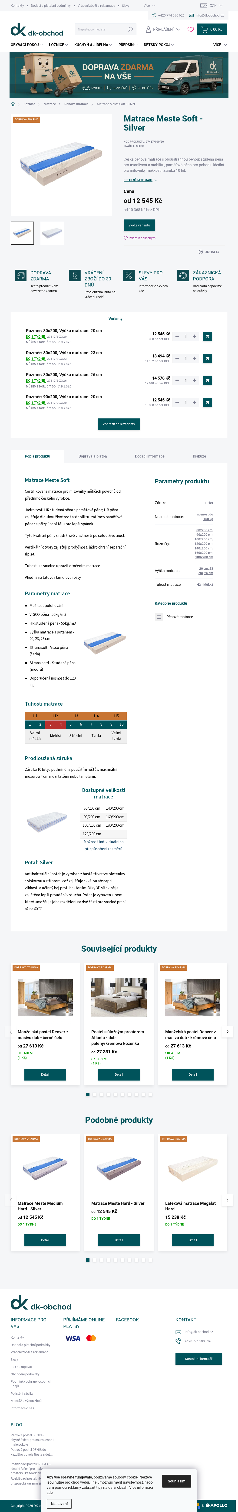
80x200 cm (204, 530)
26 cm (208, 573)
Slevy (125, 5)
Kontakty (17, 5)
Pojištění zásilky (22, 1393)
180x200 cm (204, 557)
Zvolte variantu (139, 225)
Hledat (130, 29)
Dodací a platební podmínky (51, 5)
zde (50, 1492)
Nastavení (59, 1504)
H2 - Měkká (205, 584)
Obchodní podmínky (25, 1374)
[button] (87, 1094)
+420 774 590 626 (198, 1341)
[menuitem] (27, 45)
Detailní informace (138, 180)
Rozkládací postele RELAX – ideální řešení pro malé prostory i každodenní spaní (31, 1468)
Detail (45, 1074)
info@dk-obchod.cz (199, 1332)
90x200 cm (204, 534)
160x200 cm (203, 553)
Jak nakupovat (21, 1367)
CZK (213, 5)
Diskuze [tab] (199, 456)
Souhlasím (176, 1481)
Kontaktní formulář (198, 1359)
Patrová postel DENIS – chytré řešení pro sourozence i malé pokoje (32, 1439)
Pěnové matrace (179, 617)
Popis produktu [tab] (37, 456)
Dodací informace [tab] (150, 456)
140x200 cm (203, 548)
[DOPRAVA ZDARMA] (45, 997)
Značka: (134, 146)
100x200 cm (203, 539)
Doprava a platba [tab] (93, 456)
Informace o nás (22, 1408)
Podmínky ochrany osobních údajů (31, 1384)
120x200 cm (203, 544)
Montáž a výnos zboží (26, 1401)
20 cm (203, 568)
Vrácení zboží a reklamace (96, 5)
